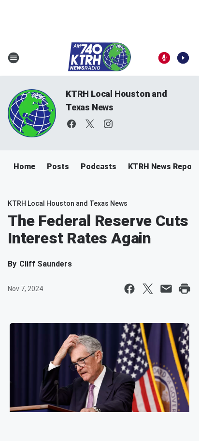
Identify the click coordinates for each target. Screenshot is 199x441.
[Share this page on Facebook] (129, 288)
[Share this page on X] (148, 288)
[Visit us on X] (90, 124)
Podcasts (98, 166)
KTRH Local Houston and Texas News (68, 203)
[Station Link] (99, 57)
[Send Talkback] (164, 58)
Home (24, 166)
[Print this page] (184, 288)
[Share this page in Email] (166, 288)
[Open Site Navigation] (13, 58)
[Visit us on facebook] (71, 124)
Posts (58, 166)
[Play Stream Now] (183, 58)
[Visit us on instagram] (108, 124)
